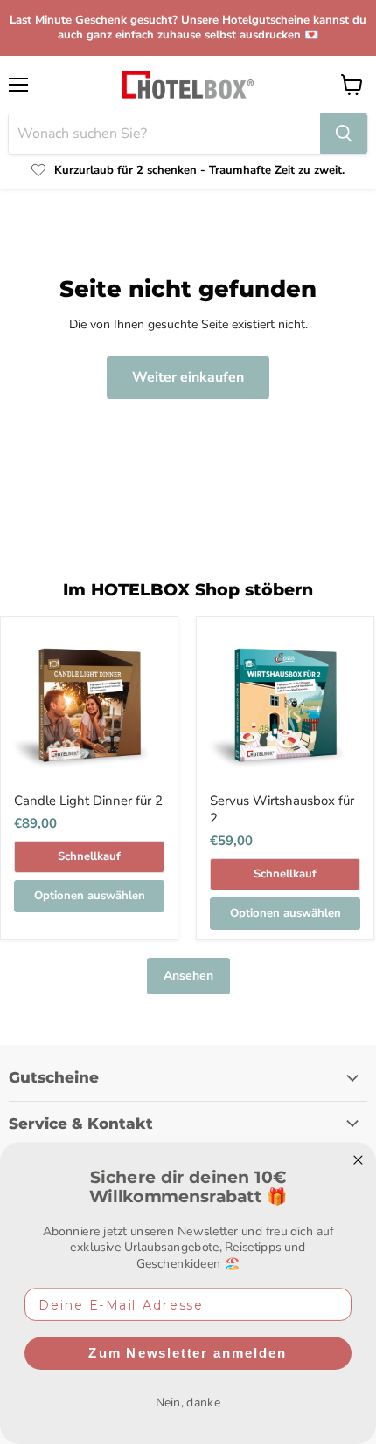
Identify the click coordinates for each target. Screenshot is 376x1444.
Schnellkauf (89, 856)
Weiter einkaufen (188, 377)
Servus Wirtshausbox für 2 (282, 809)
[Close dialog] (357, 1159)
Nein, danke (188, 1402)
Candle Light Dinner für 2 (88, 800)
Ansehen (188, 975)
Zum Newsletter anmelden (187, 1353)
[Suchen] (343, 133)
